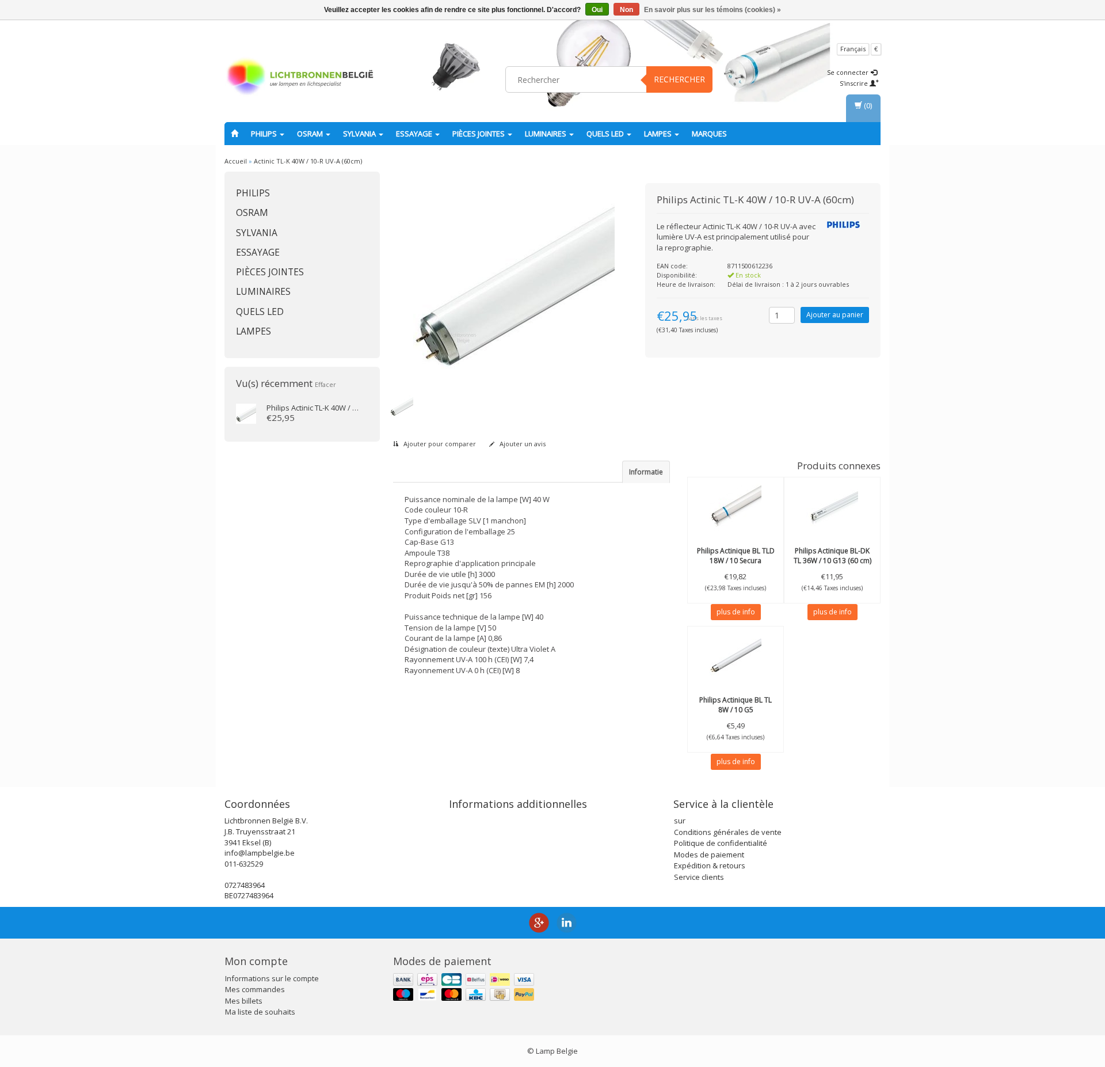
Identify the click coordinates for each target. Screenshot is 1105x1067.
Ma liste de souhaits (260, 1012)
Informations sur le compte (272, 978)
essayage (415, 133)
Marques (709, 133)
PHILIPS (265, 133)
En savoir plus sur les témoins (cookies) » (712, 10)
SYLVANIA (360, 133)
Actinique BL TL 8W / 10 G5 (735, 705)
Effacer (325, 384)
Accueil (235, 161)
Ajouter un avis (522, 443)
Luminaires (546, 133)
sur (679, 820)
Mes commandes (255, 989)
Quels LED (606, 133)
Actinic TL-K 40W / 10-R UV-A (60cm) (308, 161)
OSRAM (311, 133)
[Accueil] (234, 133)
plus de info (736, 612)
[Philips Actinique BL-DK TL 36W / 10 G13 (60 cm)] (832, 506)
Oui (597, 10)
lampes (658, 133)
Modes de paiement (709, 854)
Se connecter (848, 72)
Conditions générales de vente (728, 832)
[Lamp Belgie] (300, 77)
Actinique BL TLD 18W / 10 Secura (736, 555)
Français (853, 48)
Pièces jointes (479, 133)
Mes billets (243, 1001)
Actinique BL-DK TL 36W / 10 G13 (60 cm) (832, 555)
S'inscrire (855, 83)
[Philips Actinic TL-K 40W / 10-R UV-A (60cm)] (246, 413)
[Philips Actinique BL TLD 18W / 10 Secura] (735, 506)
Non (626, 10)
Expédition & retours (709, 865)
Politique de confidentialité (720, 843)
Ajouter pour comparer (439, 443)
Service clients (699, 877)
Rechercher (679, 79)
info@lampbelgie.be (259, 853)
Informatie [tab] (646, 472)
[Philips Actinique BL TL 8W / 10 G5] (735, 655)
